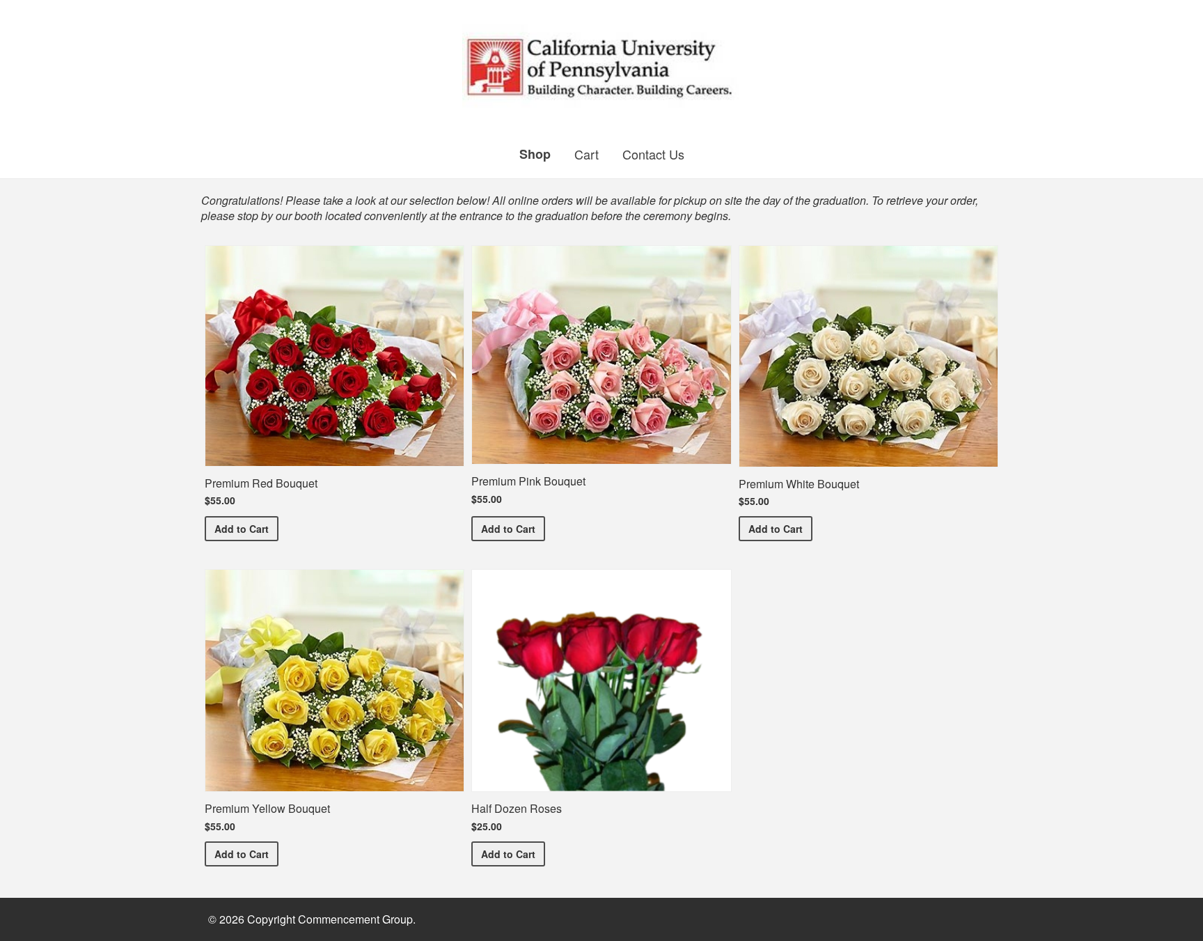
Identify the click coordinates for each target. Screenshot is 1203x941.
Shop (535, 154)
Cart (586, 154)
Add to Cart (246, 528)
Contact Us (653, 154)
